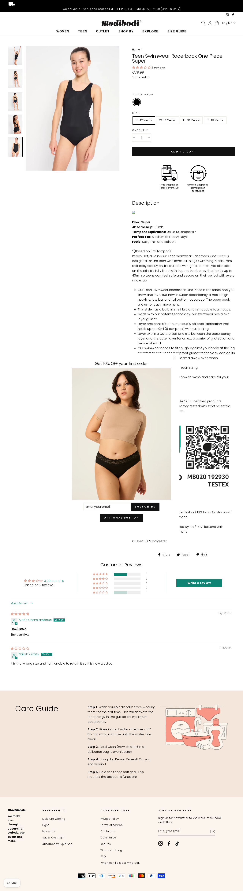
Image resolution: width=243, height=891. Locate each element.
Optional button (121, 517)
